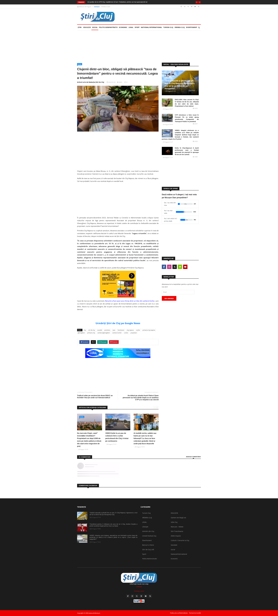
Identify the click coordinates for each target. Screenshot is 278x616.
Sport (137, 27)
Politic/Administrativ (108, 27)
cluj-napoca (130, 330)
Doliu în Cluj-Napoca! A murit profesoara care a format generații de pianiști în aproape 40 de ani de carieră (187, 151)
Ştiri (80, 27)
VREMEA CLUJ (180, 27)
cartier (126, 333)
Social (95, 27)
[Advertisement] (161, 16)
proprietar (134, 333)
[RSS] (198, 7)
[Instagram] (185, 7)
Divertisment (191, 27)
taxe (114, 330)
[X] (188, 7)
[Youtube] (195, 7)
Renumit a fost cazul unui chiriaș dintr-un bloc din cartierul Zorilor (130, 301)
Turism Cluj (168, 27)
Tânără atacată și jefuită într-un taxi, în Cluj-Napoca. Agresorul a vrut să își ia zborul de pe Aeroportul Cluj (113, 513)
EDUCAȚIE (87, 27)
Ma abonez (169, 298)
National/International (151, 27)
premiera (107, 330)
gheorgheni (81, 333)
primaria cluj (91, 333)
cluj (85, 330)
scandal (99, 330)
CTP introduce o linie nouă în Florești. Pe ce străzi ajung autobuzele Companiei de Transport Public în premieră (187, 118)
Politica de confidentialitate (179, 613)
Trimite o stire (105, 7)
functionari (121, 330)
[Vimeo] (192, 7)
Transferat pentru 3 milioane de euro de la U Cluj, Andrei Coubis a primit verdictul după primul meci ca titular (113, 525)
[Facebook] (181, 7)
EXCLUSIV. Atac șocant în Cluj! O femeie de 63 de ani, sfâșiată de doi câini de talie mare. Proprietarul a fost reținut (126, 2)
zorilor (138, 330)
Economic (123, 27)
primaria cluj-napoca (149, 330)
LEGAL (131, 27)
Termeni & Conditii (195, 613)
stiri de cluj (91, 330)
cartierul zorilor (117, 333)
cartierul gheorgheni (103, 333)
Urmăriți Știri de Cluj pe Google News (118, 323)
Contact (97, 7)
